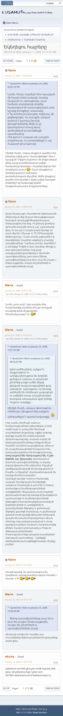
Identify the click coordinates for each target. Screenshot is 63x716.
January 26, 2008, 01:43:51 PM (18, 599)
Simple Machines (40, 712)
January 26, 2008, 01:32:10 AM (18, 565)
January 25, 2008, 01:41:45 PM (18, 335)
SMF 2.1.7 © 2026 (23, 712)
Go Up (6, 688)
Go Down (8, 61)
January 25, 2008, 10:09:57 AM (18, 290)
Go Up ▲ (43, 709)
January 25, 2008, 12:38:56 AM (18, 206)
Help (18, 709)
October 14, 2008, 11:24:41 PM (18, 662)
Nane (12, 70)
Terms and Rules (29, 709)
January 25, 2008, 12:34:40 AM (18, 75)
